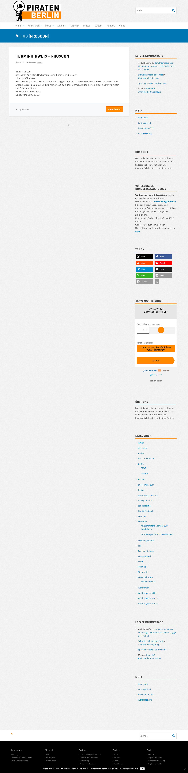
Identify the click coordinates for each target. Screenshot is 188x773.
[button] (144, 256)
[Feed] (12, 734)
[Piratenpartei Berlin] (37, 11)
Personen (142, 521)
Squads (144, 473)
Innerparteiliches (146, 500)
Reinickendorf (119, 764)
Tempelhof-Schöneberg (156, 761)
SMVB (143, 468)
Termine (142, 566)
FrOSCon (25, 109)
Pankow (117, 761)
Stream (98, 25)
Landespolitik (144, 505)
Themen (18, 25)
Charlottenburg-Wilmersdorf (90, 754)
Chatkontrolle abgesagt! (149, 78)
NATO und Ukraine (158, 83)
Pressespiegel (144, 556)
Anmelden (143, 117)
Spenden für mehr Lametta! (22, 758)
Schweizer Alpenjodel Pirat (150, 74)
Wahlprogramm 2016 (148, 603)
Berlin (141, 463)
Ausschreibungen (146, 458)
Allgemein (142, 448)
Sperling (142, 83)
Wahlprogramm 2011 (148, 593)
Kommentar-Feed (146, 128)
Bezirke (141, 479)
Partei (48, 25)
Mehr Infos (50, 750)
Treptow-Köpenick (154, 764)
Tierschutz (143, 572)
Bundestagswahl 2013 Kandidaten (157, 534)
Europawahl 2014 (146, 484)
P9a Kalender (51, 761)
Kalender (74, 25)
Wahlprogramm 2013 (148, 598)
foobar (39, 62)
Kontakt (111, 25)
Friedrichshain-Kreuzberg (89, 758)
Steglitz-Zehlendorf (155, 758)
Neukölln (117, 758)
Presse (86, 25)
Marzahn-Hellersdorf (87, 764)
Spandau (151, 754)
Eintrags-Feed (144, 123)
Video (122, 25)
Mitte (116, 754)
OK (142, 769)
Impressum (16, 750)
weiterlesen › (114, 109)
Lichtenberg (84, 761)
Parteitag (142, 516)
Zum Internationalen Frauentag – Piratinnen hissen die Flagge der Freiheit (157, 66)
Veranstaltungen (145, 577)
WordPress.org (145, 133)
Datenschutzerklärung (20, 761)
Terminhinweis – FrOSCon (42, 56)
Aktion (60, 25)
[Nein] (184, 769)
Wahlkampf (143, 587)
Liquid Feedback (145, 511)
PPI (139, 545)
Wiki (47, 754)
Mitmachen (34, 25)
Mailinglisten (50, 758)
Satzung (15, 754)
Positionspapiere (146, 540)
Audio (141, 453)
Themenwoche (148, 581)
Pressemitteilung (146, 551)
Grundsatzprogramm (148, 495)
